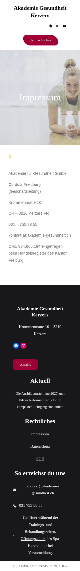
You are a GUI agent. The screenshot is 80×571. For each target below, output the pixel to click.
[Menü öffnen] (23, 26)
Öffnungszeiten (33, 538)
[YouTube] (64, 26)
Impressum (40, 434)
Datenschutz (40, 446)
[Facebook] (51, 26)
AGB (40, 458)
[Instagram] (57, 26)
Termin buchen (40, 40)
